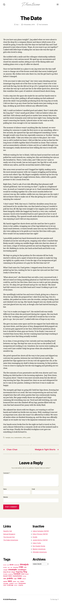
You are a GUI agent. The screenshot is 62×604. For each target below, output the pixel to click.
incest (5, 576)
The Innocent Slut (9, 537)
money (24, 576)
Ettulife (35, 537)
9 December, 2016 (29, 24)
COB (25, 567)
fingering (19, 572)
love (12, 437)
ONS (4, 578)
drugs (13, 572)
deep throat (7, 572)
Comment (6, 473)
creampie (12, 569)
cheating (15, 567)
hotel (22, 574)
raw (19, 578)
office (24, 437)
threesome (22, 583)
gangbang (10, 574)
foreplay (5, 574)
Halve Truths (37, 543)
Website (5, 497)
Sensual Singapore (9, 534)
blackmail (16, 564)
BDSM (11, 565)
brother (5, 567)
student (11, 583)
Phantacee (12, 599)
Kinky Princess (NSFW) (40, 534)
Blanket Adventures (39, 549)
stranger (5, 583)
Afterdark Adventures (40, 552)
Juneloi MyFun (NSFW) (40, 540)
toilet (4, 585)
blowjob (24, 564)
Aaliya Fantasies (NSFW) (41, 531)
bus (9, 567)
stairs (22, 581)
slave (18, 581)
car (11, 567)
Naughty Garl (7, 531)
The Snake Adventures (10, 540)
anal (8, 564)
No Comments (43, 24)
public (28, 437)
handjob (7, 437)
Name (5, 489)
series (5, 581)
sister (14, 581)
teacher (16, 583)
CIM (21, 567)
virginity (20, 585)
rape (15, 578)
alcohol (4, 564)
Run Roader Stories (39, 546)
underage (10, 585)
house (27, 574)
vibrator (16, 585)
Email (33, 489)
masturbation (18, 437)
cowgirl (5, 569)
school (24, 578)
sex (10, 581)
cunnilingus (22, 570)
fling (25, 572)
